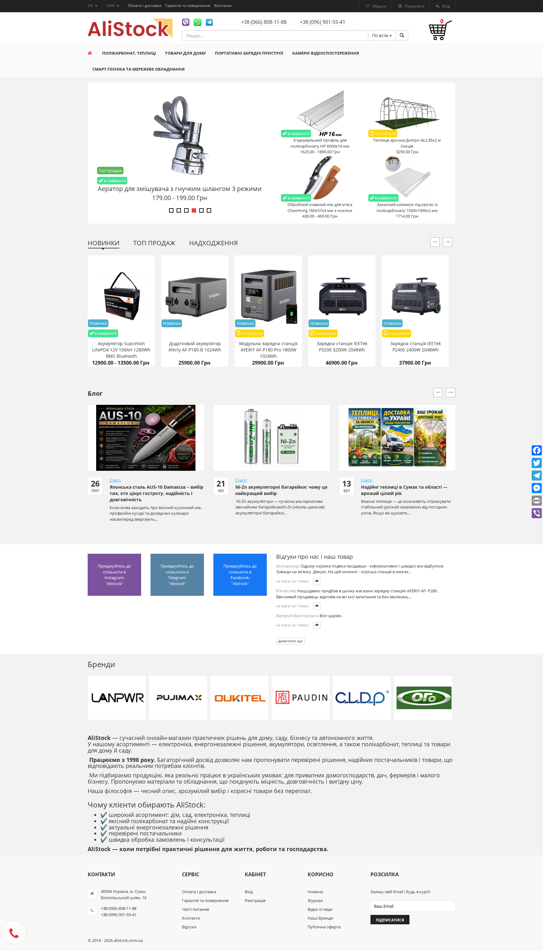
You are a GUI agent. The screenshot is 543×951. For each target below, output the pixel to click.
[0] (440, 33)
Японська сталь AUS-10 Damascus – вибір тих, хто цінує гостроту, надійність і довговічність (156, 493)
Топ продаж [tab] (154, 243)
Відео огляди (320, 909)
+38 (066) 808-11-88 (264, 22)
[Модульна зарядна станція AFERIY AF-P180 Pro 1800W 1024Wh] (268, 296)
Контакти (223, 5)
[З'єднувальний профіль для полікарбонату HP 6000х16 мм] (320, 113)
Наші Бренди (320, 918)
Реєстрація (255, 900)
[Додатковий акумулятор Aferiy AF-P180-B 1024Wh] (195, 296)
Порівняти (414, 6)
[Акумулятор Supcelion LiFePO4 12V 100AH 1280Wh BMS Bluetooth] (121, 296)
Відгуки (189, 927)
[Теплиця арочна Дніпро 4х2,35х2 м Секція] (407, 113)
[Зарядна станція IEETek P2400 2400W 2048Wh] (415, 296)
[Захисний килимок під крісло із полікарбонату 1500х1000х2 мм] (407, 178)
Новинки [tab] (103, 243)
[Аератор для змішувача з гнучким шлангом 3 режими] (179, 137)
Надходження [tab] (213, 243)
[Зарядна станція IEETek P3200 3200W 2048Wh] (342, 296)
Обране (379, 6)
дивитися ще (290, 641)
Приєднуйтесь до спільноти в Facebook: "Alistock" (240, 574)
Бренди (101, 664)
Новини (315, 891)
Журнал (315, 900)
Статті (115, 480)
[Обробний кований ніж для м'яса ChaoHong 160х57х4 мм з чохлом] (320, 178)
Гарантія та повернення (188, 5)
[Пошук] (402, 35)
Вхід (446, 6)
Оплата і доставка (145, 5)
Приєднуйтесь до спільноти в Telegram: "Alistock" (177, 574)
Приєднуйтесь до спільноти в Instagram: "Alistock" (114, 574)
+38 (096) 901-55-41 (322, 22)
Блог (95, 393)
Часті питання (195, 909)
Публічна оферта (324, 927)
